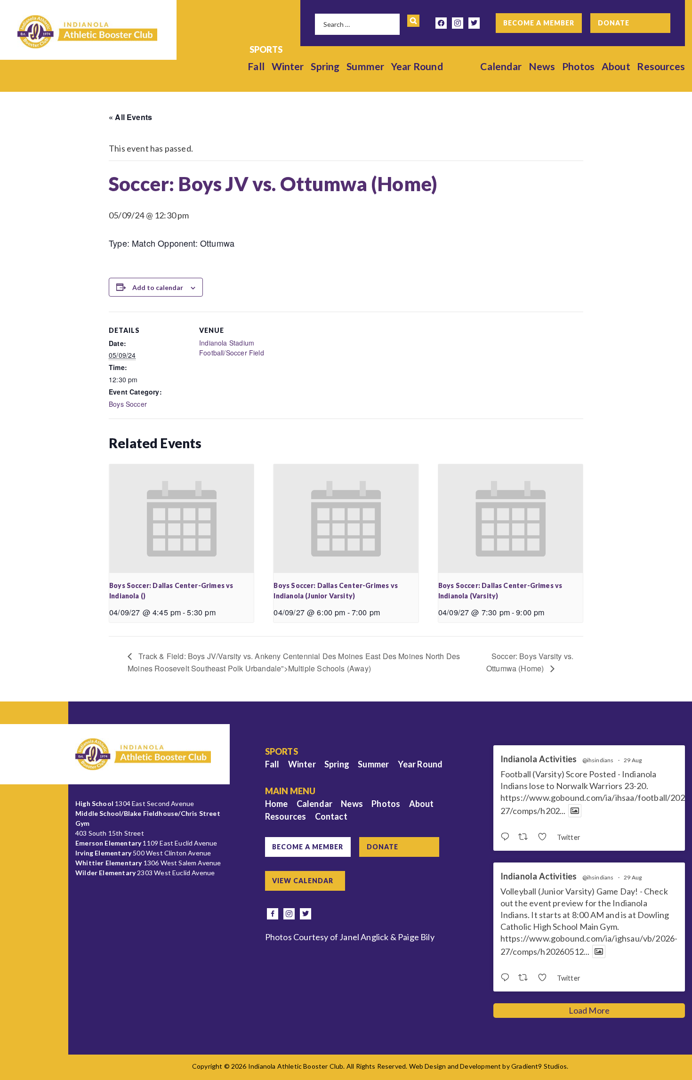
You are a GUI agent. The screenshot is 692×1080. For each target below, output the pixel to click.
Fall (256, 66)
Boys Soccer (128, 404)
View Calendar (302, 881)
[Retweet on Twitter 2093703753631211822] (525, 977)
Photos (578, 66)
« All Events (130, 117)
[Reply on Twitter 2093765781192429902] (507, 837)
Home (276, 803)
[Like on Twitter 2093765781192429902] (545, 837)
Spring (325, 66)
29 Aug (633, 760)
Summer (365, 66)
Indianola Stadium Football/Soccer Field (231, 347)
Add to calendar (157, 287)
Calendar (500, 66)
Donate (613, 23)
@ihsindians (598, 760)
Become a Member (538, 23)
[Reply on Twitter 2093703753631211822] (507, 977)
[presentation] (181, 518)
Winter (288, 66)
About (616, 66)
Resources (661, 66)
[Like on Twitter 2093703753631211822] (545, 977)
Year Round (417, 66)
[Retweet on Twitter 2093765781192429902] (525, 837)
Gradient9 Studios (539, 1066)
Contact (331, 816)
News (542, 66)
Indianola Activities (538, 759)
